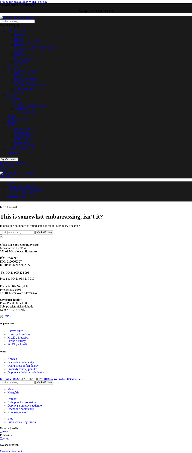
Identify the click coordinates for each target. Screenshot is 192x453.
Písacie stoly (22, 142)
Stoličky (20, 92)
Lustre (18, 102)
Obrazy (19, 51)
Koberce (20, 44)
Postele (12, 115)
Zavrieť (4, 431)
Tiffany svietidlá (24, 112)
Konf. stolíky (23, 135)
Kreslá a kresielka (18, 337)
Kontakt (12, 358)
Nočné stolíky (23, 139)
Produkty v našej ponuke (22, 369)
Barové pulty (22, 129)
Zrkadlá (12, 152)
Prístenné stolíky (24, 146)
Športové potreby (18, 119)
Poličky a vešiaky (25, 82)
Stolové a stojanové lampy (30, 105)
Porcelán (20, 55)
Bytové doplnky (17, 31)
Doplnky (20, 34)
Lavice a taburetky (26, 78)
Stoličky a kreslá (17, 344)
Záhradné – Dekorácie (21, 149)
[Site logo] (17, 17)
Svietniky (20, 108)
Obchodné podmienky (21, 362)
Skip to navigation (11, 1)
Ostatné (12, 95)
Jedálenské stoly (24, 132)
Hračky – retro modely (28, 41)
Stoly (11, 125)
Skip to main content (34, 1)
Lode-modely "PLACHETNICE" (35, 48)
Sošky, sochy (23, 61)
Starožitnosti (15, 122)
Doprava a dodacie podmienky (26, 372)
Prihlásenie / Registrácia (22, 422)
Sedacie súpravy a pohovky (31, 85)
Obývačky (14, 68)
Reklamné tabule (25, 58)
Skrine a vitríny (24, 88)
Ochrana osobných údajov (23, 365)
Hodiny (19, 38)
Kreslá (19, 75)
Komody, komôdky (26, 71)
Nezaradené (15, 65)
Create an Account (11, 451)
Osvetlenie (14, 98)
